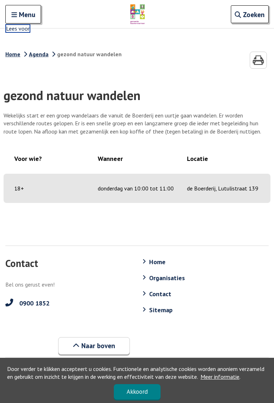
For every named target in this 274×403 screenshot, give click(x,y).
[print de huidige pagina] (258, 60)
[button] (94, 345)
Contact (160, 294)
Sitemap (161, 310)
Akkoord (137, 392)
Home (12, 54)
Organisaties (167, 278)
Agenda (39, 54)
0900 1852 (33, 303)
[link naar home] (138, 14)
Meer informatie (220, 376)
